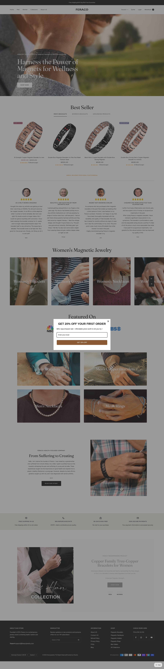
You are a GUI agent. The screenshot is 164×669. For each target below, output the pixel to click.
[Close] (108, 321)
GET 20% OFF (82, 342)
